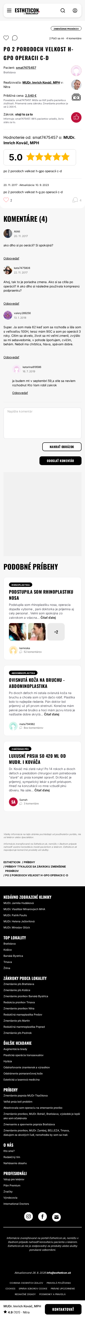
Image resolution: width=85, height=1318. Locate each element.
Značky (8, 1191)
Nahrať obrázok (62, 446)
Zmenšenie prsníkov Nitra (18, 1008)
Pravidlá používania (59, 1283)
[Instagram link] (28, 1218)
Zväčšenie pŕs (20, 749)
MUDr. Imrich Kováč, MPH (41, 82)
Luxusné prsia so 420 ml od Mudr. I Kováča (37, 759)
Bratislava (9, 943)
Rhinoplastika (21, 585)
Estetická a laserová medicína (21, 1079)
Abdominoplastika (23, 673)
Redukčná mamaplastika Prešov (22, 1014)
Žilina (6, 968)
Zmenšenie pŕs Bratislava (18, 984)
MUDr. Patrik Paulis (15, 915)
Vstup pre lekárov (13, 1179)
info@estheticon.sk (58, 1272)
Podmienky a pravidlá (52, 1294)
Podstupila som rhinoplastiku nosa (41, 594)
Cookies (10, 1288)
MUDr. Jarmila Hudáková (18, 903)
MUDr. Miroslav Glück (16, 927)
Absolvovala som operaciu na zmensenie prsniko (32, 1107)
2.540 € (31, 95)
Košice (7, 949)
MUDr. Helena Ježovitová (19, 921)
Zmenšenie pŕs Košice (16, 990)
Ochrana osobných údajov (26, 1283)
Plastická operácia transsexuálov (23, 1055)
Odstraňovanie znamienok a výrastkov (26, 1067)
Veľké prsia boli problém (17, 1101)
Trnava (7, 962)
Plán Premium (11, 1185)
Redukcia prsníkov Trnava (19, 1002)
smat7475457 (26, 67)
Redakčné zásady (25, 1294)
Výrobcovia (10, 1197)
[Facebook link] (42, 1218)
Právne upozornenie (63, 1288)
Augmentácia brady (15, 1049)
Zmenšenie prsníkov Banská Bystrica (25, 996)
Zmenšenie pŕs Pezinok (17, 1032)
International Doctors (16, 1203)
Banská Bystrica (13, 955)
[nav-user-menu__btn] (75, 10)
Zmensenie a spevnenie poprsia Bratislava (29, 1124)
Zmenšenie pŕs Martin (16, 1020)
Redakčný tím (11, 1157)
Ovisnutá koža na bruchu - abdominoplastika (37, 683)
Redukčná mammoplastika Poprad (24, 1026)
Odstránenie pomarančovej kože (23, 1073)
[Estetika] (27, 11)
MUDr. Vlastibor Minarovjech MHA (24, 909)
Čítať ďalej (48, 617)
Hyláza (7, 1061)
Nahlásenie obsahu (15, 1163)
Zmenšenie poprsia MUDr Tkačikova (25, 1095)
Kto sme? (9, 1151)
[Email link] (56, 1217)
